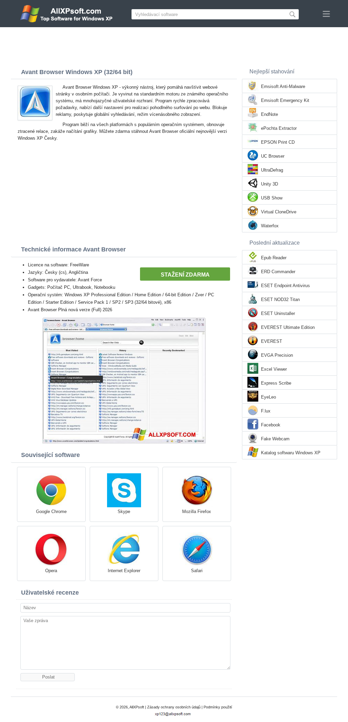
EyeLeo (268, 397)
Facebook (270, 424)
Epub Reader (273, 257)
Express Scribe (276, 383)
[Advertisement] (174, 46)
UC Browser (272, 156)
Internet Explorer (124, 570)
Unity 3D (269, 184)
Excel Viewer (274, 369)
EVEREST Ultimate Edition (288, 327)
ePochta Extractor (279, 128)
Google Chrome (51, 511)
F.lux (266, 410)
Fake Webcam (275, 438)
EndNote (269, 114)
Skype (124, 511)
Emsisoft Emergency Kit (285, 100)
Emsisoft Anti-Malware (283, 86)
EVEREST (271, 341)
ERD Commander (278, 271)
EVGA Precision (277, 355)
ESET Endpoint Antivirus (285, 285)
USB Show (271, 197)
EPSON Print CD (278, 142)
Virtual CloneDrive (278, 211)
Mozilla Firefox (196, 511)
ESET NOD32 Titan (280, 299)
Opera (51, 570)
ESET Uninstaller (278, 313)
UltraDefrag (272, 170)
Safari (197, 570)
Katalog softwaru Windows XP (290, 452)
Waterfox (270, 225)
